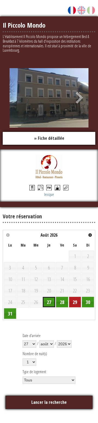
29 (75, 302)
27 (49, 302)
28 (62, 302)
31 (10, 313)
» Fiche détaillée (49, 138)
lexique (49, 194)
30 (88, 302)
